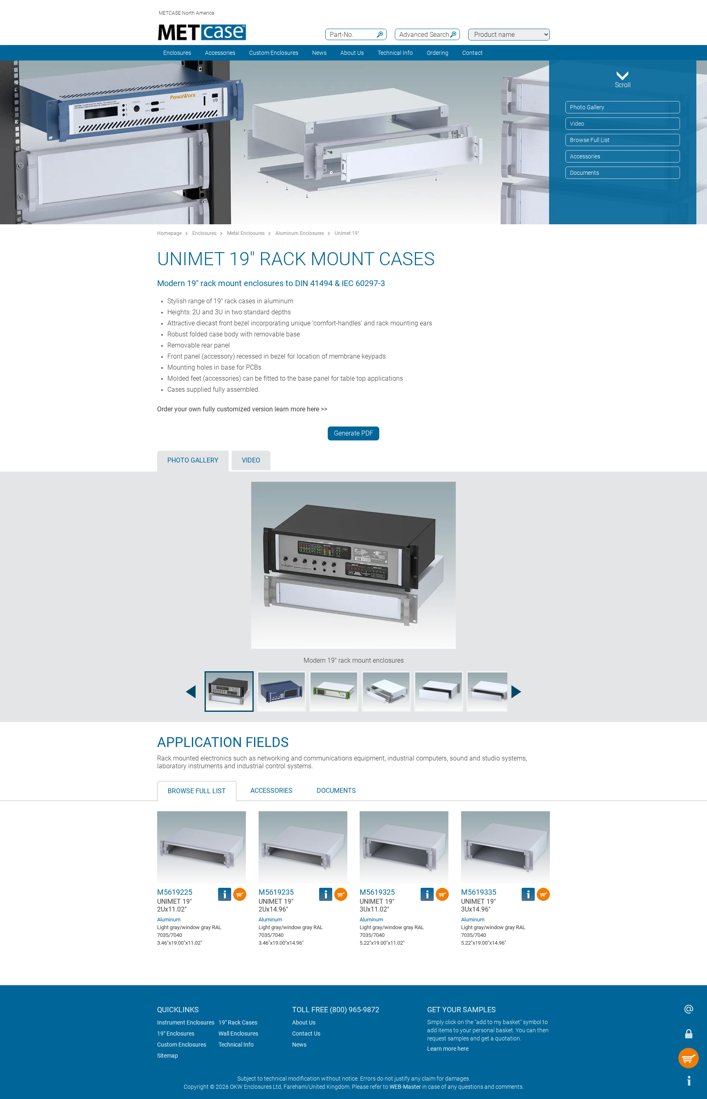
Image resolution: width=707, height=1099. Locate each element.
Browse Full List (590, 140)
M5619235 (276, 892)
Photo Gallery (587, 107)
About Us (303, 1022)
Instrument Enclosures (185, 1022)
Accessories (220, 53)
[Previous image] (191, 692)
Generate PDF (353, 433)
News (319, 53)
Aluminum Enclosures (299, 233)
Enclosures (177, 53)
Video (577, 123)
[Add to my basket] (239, 894)
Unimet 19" (347, 233)
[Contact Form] (688, 1009)
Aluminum (168, 919)
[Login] (688, 1033)
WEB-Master (405, 1086)
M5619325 (377, 892)
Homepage (169, 233)
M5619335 (478, 892)
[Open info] (688, 1080)
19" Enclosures (175, 1033)
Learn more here (447, 1048)
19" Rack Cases (237, 1022)
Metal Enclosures (246, 233)
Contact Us (306, 1033)
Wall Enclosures (238, 1033)
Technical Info (236, 1044)
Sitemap (167, 1055)
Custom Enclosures (273, 53)
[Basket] (688, 1058)
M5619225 (174, 892)
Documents (584, 172)
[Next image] (516, 692)
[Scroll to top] (664, 1080)
